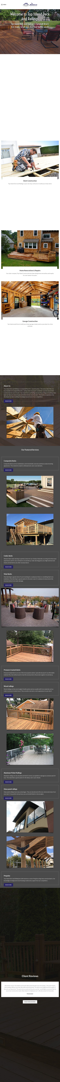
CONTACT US (30, 33)
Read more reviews (30, 1001)
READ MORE (8, 401)
